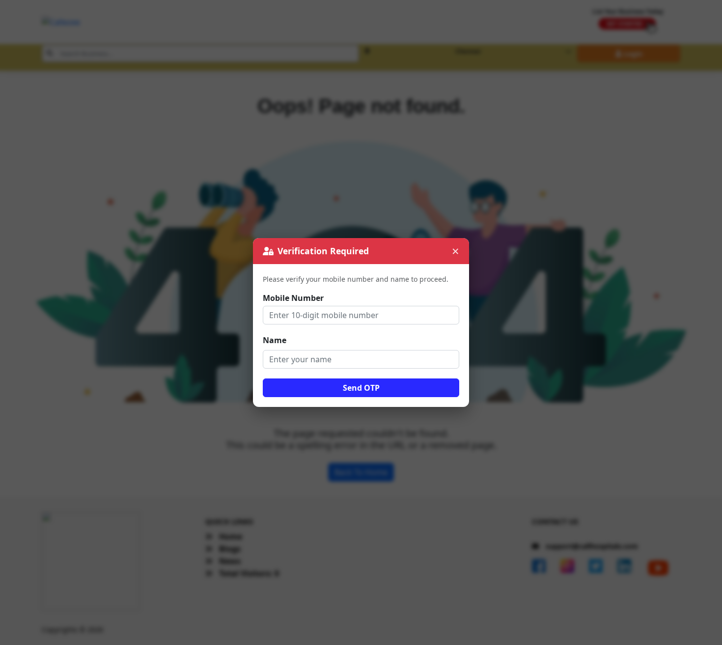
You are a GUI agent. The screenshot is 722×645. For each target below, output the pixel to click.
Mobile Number (293, 298)
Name (274, 340)
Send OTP (361, 387)
